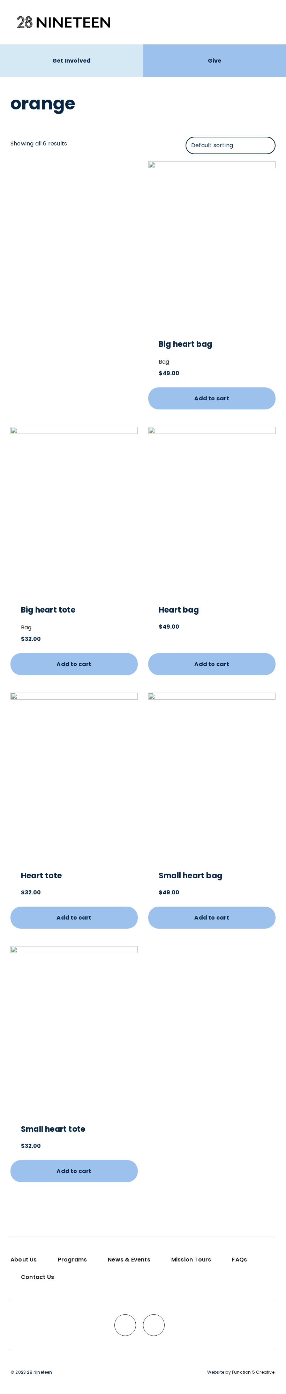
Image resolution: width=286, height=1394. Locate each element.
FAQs (239, 1260)
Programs (72, 1260)
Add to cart (211, 398)
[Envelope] (154, 1325)
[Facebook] (125, 1325)
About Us (23, 1260)
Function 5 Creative (253, 1372)
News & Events (129, 1260)
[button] (269, 22)
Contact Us (37, 1277)
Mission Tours (191, 1260)
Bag (164, 362)
